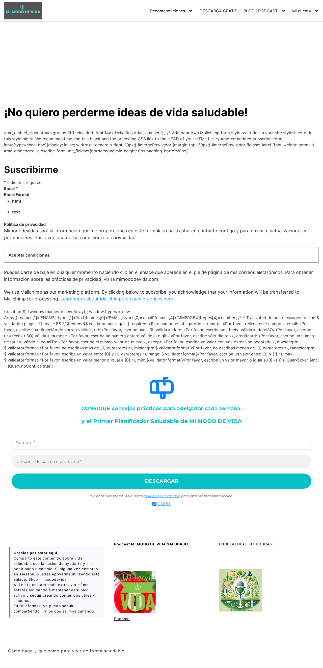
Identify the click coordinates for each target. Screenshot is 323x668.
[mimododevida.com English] (240, 591)
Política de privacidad (25, 224)
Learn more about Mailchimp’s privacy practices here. (117, 298)
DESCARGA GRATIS (218, 10)
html (16, 201)
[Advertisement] (161, 59)
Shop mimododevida (48, 579)
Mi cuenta (301, 10)
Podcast (122, 619)
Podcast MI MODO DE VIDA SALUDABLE (152, 544)
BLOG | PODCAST (261, 10)
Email (11, 188)
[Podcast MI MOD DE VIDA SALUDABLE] (135, 592)
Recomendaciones (167, 10)
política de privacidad (162, 496)
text (16, 211)
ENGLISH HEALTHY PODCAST (247, 544)
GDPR (163, 503)
